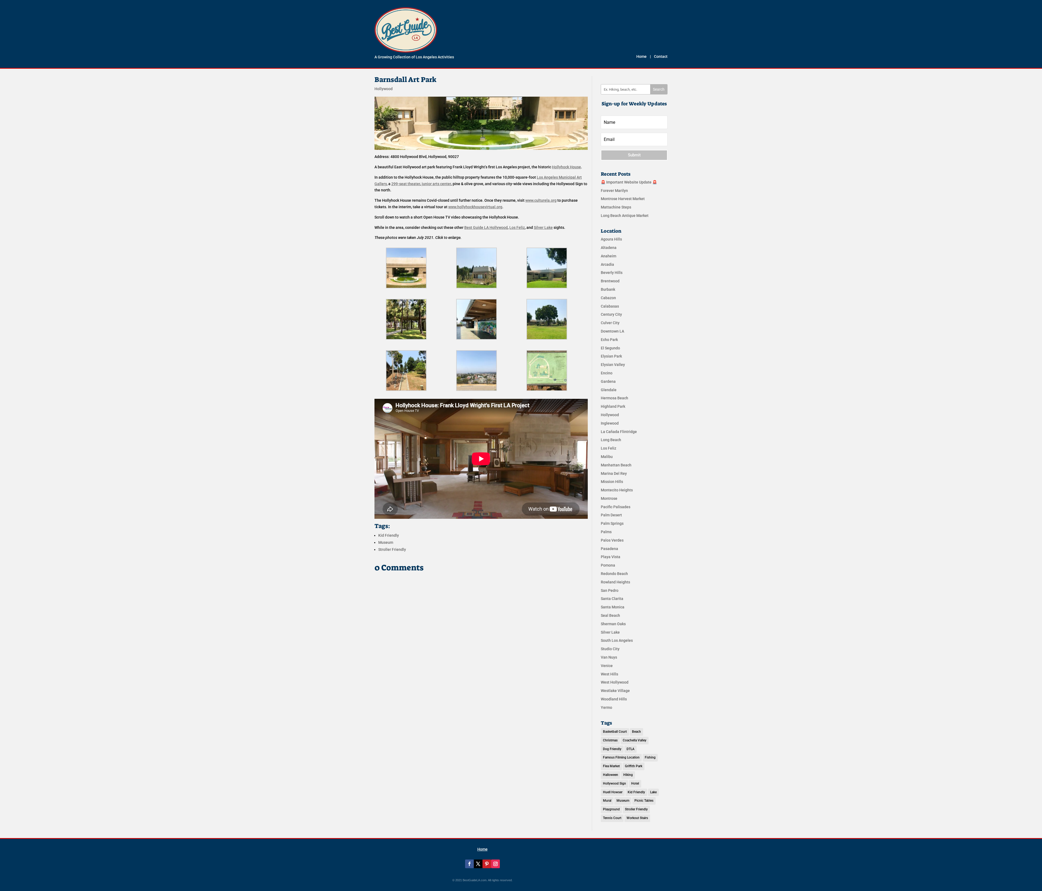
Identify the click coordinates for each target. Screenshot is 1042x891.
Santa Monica (612, 607)
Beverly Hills (611, 272)
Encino (606, 373)
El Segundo (610, 348)
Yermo (606, 707)
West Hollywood (614, 682)
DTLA (630, 749)
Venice (607, 665)
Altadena (609, 247)
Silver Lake (610, 632)
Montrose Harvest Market (623, 199)
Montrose (609, 498)
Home (641, 56)
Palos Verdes (612, 540)
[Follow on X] (478, 864)
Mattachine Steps (616, 207)
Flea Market (611, 766)
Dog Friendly (612, 749)
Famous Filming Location (621, 757)
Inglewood (610, 423)
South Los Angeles (617, 640)
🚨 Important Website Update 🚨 (629, 182)
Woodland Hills (614, 699)
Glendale (609, 390)
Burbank (608, 289)
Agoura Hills (611, 239)
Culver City (610, 323)
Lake (653, 792)
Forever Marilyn (614, 190)
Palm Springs (612, 523)
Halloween (610, 775)
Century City (611, 314)
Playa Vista (610, 557)
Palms (606, 532)
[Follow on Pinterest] (486, 864)
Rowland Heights (615, 582)
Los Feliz (608, 448)
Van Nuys (609, 657)
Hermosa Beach (614, 398)
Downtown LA (612, 331)
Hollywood (383, 89)
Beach (636, 732)
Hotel (635, 783)
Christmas (610, 740)
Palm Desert (611, 515)
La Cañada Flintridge (619, 431)
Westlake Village (615, 690)
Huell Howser (612, 792)
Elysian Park (611, 356)
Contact (661, 56)
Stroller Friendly (392, 549)
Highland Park (613, 406)
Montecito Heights (617, 490)
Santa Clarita (612, 598)
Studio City (610, 649)
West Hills (609, 674)
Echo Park (609, 339)
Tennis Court (612, 818)
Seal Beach (610, 615)
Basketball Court (615, 732)
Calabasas (610, 306)
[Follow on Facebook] (469, 864)
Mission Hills (612, 481)
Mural (607, 800)
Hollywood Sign (614, 783)
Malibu (607, 456)
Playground (611, 809)
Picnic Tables (643, 800)
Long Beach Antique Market (625, 215)
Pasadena (609, 548)
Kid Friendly (388, 535)
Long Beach (611, 440)
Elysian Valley (613, 364)
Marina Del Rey (614, 473)
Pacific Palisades (615, 507)
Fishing (650, 757)
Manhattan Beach (616, 465)
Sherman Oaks (613, 624)
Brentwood (610, 281)
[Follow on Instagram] (495, 864)
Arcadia (607, 264)
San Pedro (609, 590)
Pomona (608, 565)
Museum (385, 542)
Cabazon (608, 298)
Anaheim (608, 256)
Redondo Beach (614, 573)
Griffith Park (633, 766)
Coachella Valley (634, 740)
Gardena (608, 381)
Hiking (628, 775)
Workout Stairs (637, 818)
